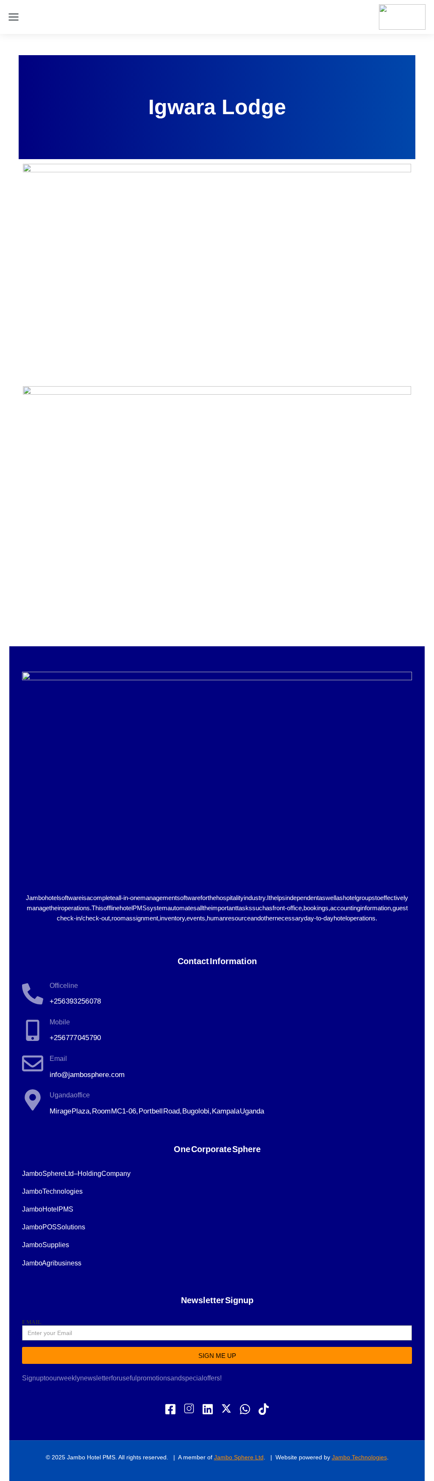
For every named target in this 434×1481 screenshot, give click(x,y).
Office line (64, 985)
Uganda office (70, 1095)
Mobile (60, 1022)
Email (58, 1058)
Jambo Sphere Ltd (239, 1457)
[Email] (32, 1063)
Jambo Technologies (359, 1457)
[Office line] (32, 993)
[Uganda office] (32, 1100)
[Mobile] (32, 1030)
